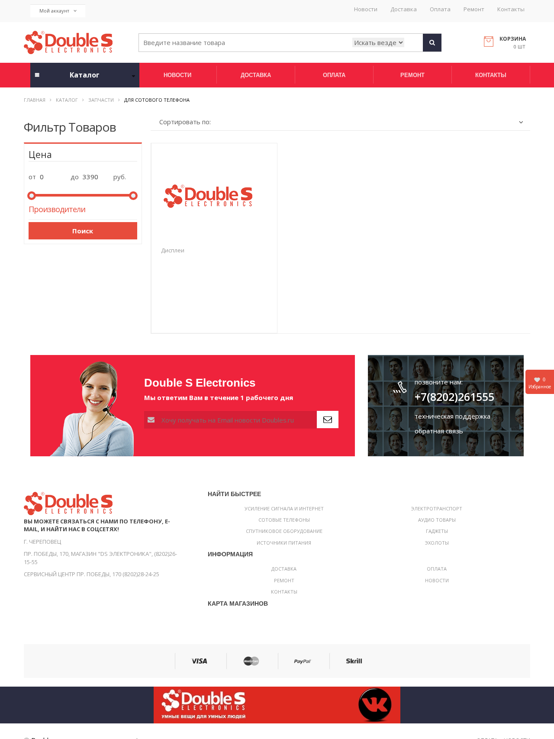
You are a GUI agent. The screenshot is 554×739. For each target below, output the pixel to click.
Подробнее (214, 321)
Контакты (511, 9)
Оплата (440, 9)
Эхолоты (437, 542)
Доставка (403, 9)
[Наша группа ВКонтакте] (277, 704)
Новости (365, 9)
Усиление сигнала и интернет (284, 508)
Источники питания (284, 542)
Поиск (82, 230)
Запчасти (101, 100)
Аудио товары (437, 519)
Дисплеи (172, 250)
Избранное (539, 383)
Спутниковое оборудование (284, 531)
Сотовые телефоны (284, 519)
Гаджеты (437, 531)
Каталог (67, 100)
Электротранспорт (436, 508)
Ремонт (474, 9)
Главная (34, 100)
